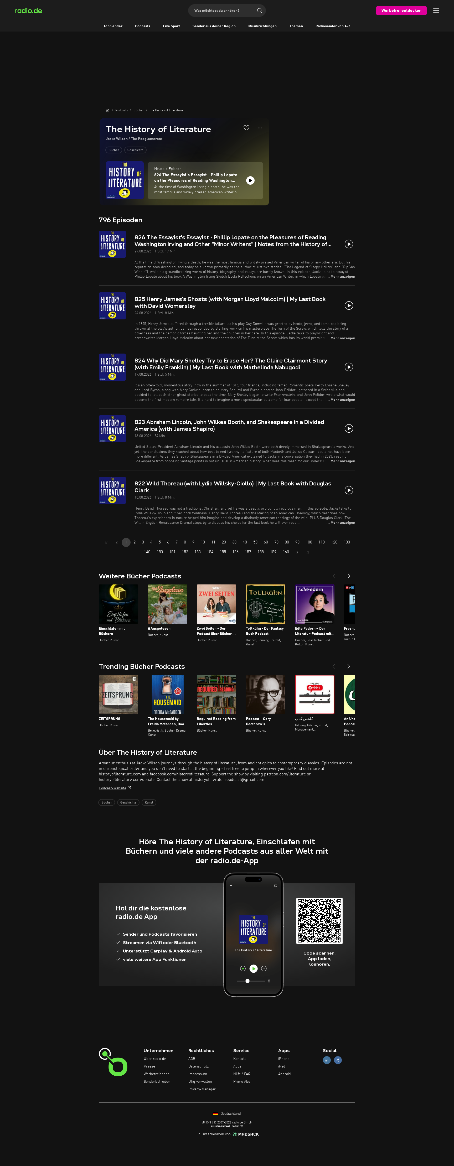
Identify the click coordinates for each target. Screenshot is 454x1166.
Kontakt (239, 1059)
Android (284, 1074)
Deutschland (230, 1114)
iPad (281, 1066)
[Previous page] (116, 542)
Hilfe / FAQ (241, 1074)
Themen (296, 26)
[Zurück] (333, 574)
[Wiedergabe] (250, 180)
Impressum (197, 1074)
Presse (149, 1066)
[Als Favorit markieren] (246, 127)
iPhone (283, 1059)
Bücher (114, 150)
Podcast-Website (112, 788)
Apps (237, 1066)
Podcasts (142, 26)
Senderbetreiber (157, 1082)
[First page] (106, 542)
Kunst (149, 802)
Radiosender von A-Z (333, 26)
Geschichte (135, 150)
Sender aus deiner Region (214, 26)
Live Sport (171, 26)
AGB (191, 1059)
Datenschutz (198, 1066)
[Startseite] (108, 110)
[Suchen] (259, 10)
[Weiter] (349, 574)
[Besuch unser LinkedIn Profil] (327, 1060)
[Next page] (297, 552)
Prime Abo (241, 1082)
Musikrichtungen (262, 26)
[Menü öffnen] (436, 10)
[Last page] (308, 552)
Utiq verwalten (200, 1082)
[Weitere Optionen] (260, 128)
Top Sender (113, 26)
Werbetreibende (156, 1074)
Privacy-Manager (202, 1089)
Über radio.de (155, 1059)
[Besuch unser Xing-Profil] (338, 1060)
